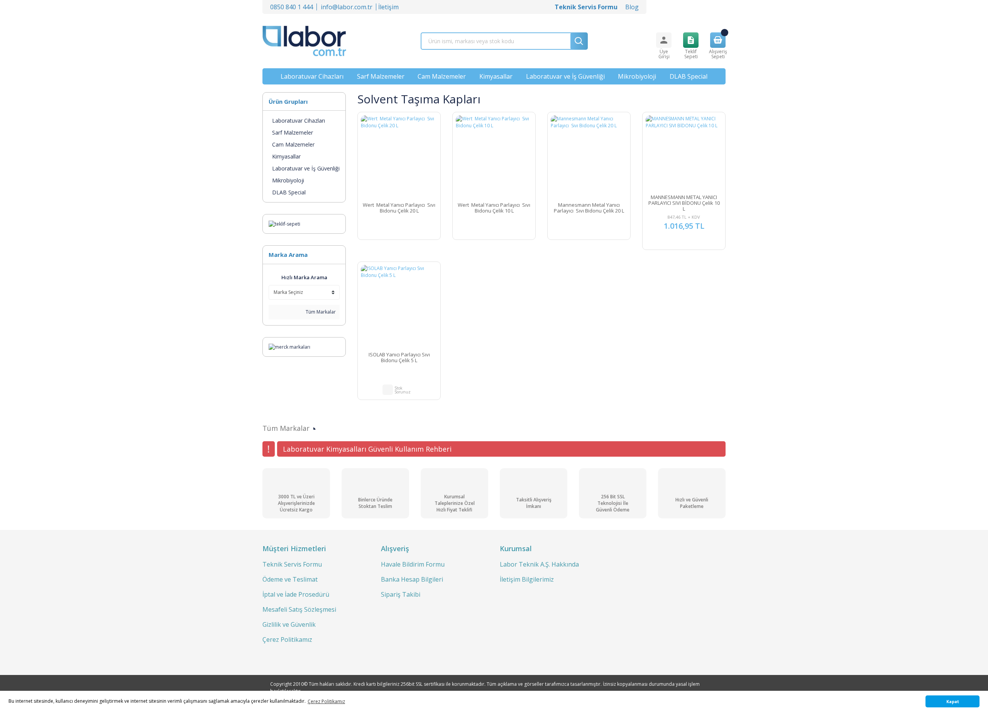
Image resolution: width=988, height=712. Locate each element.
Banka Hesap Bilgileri (412, 579)
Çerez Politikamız (287, 639)
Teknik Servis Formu (292, 564)
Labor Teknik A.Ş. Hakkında (539, 564)
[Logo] (304, 41)
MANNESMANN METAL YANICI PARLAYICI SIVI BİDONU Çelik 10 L (684, 203)
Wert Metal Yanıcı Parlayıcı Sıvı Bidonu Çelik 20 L (399, 208)
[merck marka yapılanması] (289, 346)
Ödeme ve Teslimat (290, 579)
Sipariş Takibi (400, 594)
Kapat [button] (952, 701)
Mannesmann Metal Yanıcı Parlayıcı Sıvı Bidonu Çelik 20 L (589, 208)
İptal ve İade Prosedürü (295, 594)
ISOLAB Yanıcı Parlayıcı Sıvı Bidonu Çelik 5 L (399, 358)
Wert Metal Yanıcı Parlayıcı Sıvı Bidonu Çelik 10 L (494, 208)
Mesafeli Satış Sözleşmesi (299, 609)
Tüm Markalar (320, 312)
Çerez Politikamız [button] (326, 701)
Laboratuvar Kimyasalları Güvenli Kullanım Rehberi (367, 449)
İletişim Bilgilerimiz (527, 579)
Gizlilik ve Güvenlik (289, 624)
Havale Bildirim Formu (413, 564)
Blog (632, 7)
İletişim (388, 7)
